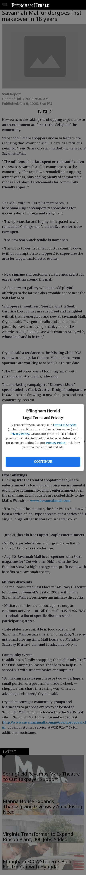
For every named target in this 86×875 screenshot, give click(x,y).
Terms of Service (64, 425)
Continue (43, 462)
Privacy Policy (19, 434)
